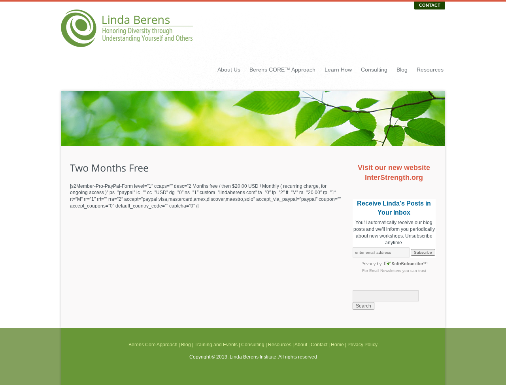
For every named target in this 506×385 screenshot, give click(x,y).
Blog (402, 69)
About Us (228, 69)
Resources (430, 69)
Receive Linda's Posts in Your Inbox (394, 207)
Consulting (374, 69)
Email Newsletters (385, 270)
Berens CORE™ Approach (282, 69)
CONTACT (429, 5)
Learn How (338, 69)
